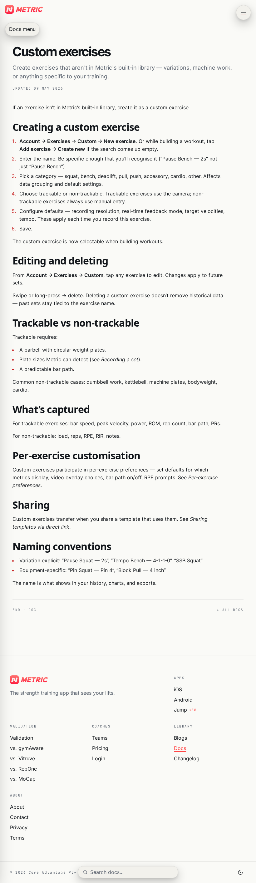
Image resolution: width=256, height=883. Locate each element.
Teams (99, 738)
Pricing (100, 748)
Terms (17, 838)
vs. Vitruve (22, 758)
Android (183, 700)
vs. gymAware (26, 748)
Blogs (180, 738)
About (17, 807)
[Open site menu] (243, 12)
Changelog (186, 758)
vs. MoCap (23, 779)
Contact (19, 817)
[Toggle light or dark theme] (240, 872)
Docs (180, 748)
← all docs (230, 610)
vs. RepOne (23, 769)
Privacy (18, 827)
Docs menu (22, 29)
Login (98, 758)
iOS (178, 689)
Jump (185, 710)
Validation (21, 738)
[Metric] (87, 679)
